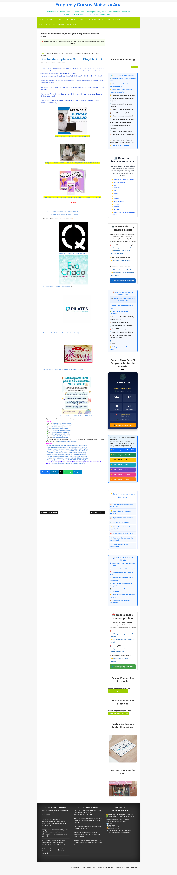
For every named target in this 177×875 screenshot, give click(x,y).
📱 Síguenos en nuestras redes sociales (118, 832)
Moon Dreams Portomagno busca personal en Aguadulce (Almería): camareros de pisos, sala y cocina (53, 842)
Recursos (71, 19)
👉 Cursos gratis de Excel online (121, 248)
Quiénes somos (120, 810)
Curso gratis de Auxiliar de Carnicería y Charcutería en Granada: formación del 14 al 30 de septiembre (87, 834)
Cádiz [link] (48, 447)
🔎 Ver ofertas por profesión (118, 713)
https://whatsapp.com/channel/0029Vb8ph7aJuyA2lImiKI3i (68, 463)
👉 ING (114, 190)
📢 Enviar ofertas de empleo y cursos (117, 820)
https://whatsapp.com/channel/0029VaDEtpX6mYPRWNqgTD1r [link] (70, 449)
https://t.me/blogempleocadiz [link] (60, 428)
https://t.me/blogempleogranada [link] (63, 425)
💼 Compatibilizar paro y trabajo (120, 113)
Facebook (45, 472)
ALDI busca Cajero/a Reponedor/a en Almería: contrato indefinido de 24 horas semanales (55, 851)
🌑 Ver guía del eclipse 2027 (123, 425)
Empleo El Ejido (113, 19)
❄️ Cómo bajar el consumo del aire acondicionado (121, 539)
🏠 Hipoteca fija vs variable (119, 322)
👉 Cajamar (115, 196)
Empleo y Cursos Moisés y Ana (88, 4)
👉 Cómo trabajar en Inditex (120, 479)
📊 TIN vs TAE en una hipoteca (120, 329)
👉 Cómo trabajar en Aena (119, 469)
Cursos (60, 19)
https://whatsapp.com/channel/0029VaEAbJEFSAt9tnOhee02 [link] (69, 454)
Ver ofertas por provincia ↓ (118, 691)
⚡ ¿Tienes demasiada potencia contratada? (120, 528)
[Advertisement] (72, 495)
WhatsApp (68, 472)
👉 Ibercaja (115, 209)
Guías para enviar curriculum (51, 25)
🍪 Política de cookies (112, 829)
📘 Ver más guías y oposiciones (122, 667)
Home (42, 53)
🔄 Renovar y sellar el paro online (121, 131)
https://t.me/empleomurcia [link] (60, 437)
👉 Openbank (116, 204)
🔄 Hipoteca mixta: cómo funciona (121, 326)
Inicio (41, 19)
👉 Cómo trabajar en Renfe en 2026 (122, 450)
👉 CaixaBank (116, 188)
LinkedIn (54, 472)
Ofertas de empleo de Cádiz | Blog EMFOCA (60, 53)
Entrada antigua (97, 512)
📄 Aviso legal (110, 825)
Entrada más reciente (49, 512)
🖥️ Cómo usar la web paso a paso (116, 821)
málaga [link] (49, 449)
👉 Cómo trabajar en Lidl (119, 460)
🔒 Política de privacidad (113, 827)
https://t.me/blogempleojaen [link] (59, 427)
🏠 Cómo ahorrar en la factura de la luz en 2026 (121, 505)
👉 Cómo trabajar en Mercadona (121, 455)
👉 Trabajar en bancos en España (123, 179)
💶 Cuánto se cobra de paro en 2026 (121, 109)
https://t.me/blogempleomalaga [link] (62, 430)
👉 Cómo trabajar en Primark (120, 474)
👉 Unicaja (115, 193)
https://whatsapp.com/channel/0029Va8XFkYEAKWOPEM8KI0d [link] (69, 447)
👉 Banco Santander (118, 182)
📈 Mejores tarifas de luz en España (121, 518)
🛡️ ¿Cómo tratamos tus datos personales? (119, 830)
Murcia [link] (49, 445)
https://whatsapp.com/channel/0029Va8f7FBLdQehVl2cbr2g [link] (68, 453)
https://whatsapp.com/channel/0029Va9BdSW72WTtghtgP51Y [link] (69, 445)
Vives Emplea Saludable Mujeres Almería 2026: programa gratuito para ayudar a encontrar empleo (88, 820)
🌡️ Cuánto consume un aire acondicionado (119, 546)
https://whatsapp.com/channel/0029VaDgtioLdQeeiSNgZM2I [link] (70, 451)
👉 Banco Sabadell (118, 201)
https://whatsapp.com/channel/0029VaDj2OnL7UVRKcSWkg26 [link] (68, 460)
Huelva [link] (49, 454)
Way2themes (109, 867)
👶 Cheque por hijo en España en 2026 (122, 95)
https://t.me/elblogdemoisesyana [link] (67, 441)
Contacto (71, 25)
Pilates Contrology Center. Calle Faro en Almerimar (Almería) (61, 333)
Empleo (50, 19)
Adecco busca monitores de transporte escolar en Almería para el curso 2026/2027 (55, 813)
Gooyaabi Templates (131, 867)
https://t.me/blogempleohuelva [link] (61, 434)
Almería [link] (49, 458)
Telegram (77, 472)
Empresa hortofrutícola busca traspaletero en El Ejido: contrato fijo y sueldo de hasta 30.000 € (88, 842)
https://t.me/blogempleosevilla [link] (60, 432)
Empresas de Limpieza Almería (91, 19)
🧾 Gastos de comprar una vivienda (121, 332)
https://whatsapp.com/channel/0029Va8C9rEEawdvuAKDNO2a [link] (70, 458)
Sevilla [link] (49, 453)
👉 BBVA (114, 185)
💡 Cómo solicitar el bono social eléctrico (120, 512)
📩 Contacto (110, 823)
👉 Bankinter (116, 198)
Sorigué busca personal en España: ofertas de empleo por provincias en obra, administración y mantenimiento (87, 812)
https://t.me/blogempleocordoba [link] (62, 436)
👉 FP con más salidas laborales (121, 270)
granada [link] (49, 451)
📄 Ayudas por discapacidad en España (122, 569)
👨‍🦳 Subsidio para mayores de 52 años (122, 116)
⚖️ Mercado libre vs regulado (119, 522)
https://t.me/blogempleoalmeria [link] (62, 423)
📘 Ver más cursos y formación (123, 281)
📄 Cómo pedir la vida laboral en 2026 (122, 119)
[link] (70, 456)
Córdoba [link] (49, 456)
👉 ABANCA (115, 207)
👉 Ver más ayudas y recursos (120, 145)
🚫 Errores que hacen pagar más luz (121, 533)
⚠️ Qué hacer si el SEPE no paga (120, 122)
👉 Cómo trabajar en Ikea (119, 464)
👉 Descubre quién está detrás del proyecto (119, 814)
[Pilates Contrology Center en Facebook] (123, 748)
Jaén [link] (48, 460)
